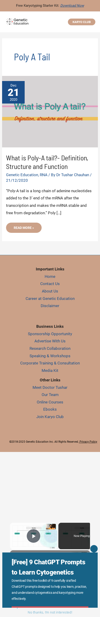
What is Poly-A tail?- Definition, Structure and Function (47, 161)
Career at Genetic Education (50, 298)
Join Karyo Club (50, 416)
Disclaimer (50, 305)
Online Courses (50, 402)
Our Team (50, 394)
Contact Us (50, 283)
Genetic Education (22, 174)
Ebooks (50, 409)
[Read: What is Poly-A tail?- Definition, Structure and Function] (50, 111)
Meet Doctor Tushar (50, 387)
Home (50, 276)
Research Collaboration (50, 348)
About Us (50, 291)
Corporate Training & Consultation (50, 363)
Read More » (23, 229)
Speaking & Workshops (50, 356)
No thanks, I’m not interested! (50, 612)
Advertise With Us (50, 341)
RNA (43, 174)
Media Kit (50, 370)
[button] (81, 22)
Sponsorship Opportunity (50, 333)
